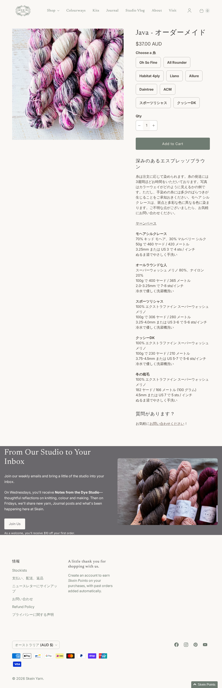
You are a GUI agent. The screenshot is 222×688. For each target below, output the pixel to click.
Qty (139, 116)
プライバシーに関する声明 (33, 614)
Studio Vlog (135, 10)
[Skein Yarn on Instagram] (186, 645)
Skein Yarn (34, 678)
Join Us (15, 524)
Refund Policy (23, 607)
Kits (96, 10)
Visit (172, 10)
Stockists (19, 570)
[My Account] (189, 10)
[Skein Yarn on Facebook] (176, 645)
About (157, 10)
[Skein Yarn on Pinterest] (195, 645)
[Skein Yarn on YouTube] (205, 645)
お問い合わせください (167, 423)
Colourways (76, 10)
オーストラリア (34, 645)
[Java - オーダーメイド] (68, 84)
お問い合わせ (22, 599)
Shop (51, 10)
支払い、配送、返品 (27, 578)
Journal (112, 10)
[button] (204, 684)
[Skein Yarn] (23, 10)
